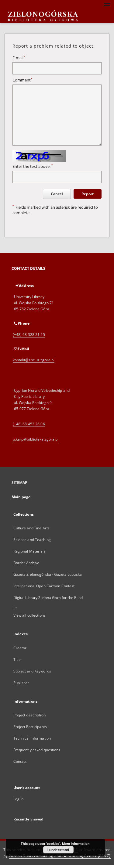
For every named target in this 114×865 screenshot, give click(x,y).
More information (76, 843)
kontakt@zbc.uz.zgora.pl (34, 359)
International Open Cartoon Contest (44, 586)
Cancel (57, 193)
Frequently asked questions (36, 749)
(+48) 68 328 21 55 (29, 334)
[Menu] (107, 5)
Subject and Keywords (32, 671)
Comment (22, 80)
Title (17, 659)
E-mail (18, 57)
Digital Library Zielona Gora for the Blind (48, 597)
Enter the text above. (32, 166)
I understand (58, 849)
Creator (20, 648)
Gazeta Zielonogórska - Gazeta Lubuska (47, 574)
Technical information (32, 738)
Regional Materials (29, 551)
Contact (20, 761)
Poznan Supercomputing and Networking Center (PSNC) (60, 855)
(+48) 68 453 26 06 (29, 424)
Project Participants (30, 726)
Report (87, 193)
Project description (29, 715)
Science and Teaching (32, 539)
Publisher (21, 682)
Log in (18, 799)
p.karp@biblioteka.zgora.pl (36, 439)
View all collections (29, 615)
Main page (21, 496)
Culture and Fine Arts (31, 528)
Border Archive (26, 562)
